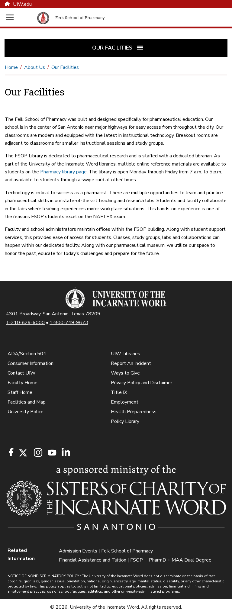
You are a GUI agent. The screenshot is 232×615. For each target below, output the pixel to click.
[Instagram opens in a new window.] (37, 453)
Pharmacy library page (63, 172)
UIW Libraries (125, 353)
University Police (26, 411)
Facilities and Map (27, 402)
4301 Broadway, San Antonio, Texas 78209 (53, 314)
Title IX (119, 392)
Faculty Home (22, 382)
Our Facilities (65, 67)
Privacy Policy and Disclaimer (141, 382)
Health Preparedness (133, 411)
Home (11, 67)
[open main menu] (20, 17)
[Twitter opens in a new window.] (23, 453)
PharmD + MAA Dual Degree (180, 560)
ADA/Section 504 (27, 353)
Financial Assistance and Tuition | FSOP (101, 560)
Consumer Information (30, 363)
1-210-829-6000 (25, 322)
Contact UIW (22, 373)
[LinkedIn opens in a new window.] (65, 453)
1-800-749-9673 (69, 322)
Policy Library (125, 421)
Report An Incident (131, 363)
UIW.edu (22, 4)
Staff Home (20, 392)
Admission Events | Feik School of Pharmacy (106, 551)
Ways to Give (125, 373)
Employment (124, 402)
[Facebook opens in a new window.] (11, 452)
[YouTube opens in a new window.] (52, 453)
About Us (34, 67)
